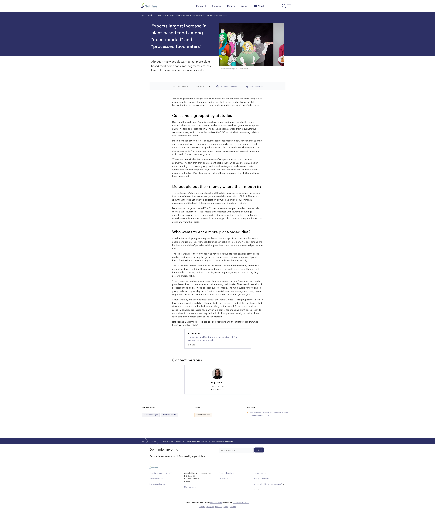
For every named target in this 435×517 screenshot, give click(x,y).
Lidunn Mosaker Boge (241, 502)
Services (216, 6)
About (244, 6)
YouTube (233, 506)
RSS (255, 490)
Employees (223, 479)
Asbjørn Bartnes (216, 502)
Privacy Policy (259, 473)
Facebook (218, 506)
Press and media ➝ (226, 473)
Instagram (210, 506)
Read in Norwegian (256, 86)
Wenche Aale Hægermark (229, 86)
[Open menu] (280, 6)
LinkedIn (202, 506)
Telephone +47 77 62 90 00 (161, 473)
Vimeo (226, 506)
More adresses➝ (191, 487)
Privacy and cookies (262, 479)
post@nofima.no (156, 479)
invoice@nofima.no (157, 484)
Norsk (261, 6)
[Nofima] (160, 5)
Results (231, 6)
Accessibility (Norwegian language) (268, 484)
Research (201, 6)
